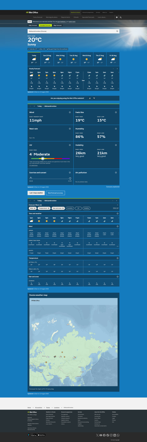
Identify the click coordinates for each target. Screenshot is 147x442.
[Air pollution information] (116, 172)
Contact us (97, 424)
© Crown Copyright (115, 440)
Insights (80, 424)
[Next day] (34, 106)
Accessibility (115, 414)
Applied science (65, 420)
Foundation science (66, 422)
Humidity (70, 208)
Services (98, 12)
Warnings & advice (51, 17)
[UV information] (70, 145)
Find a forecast (37, 17)
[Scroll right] (117, 68)
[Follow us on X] (97, 435)
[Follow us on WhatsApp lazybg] (118, 435)
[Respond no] (94, 98)
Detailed (45, 25)
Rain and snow (56, 208)
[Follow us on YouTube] (100, 435)
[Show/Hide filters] (117, 204)
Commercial (97, 416)
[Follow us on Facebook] (104, 435)
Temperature (42, 208)
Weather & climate (75, 12)
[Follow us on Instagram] (111, 435)
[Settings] (117, 17)
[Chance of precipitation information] (70, 129)
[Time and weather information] (117, 213)
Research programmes (88, 12)
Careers (111, 12)
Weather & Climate (50, 412)
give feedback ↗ (62, 21)
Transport (80, 416)
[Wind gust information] (70, 112)
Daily (33, 25)
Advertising (80, 426)
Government (81, 414)
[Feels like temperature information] (116, 112)
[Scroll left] (113, 68)
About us (105, 12)
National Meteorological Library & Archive (33, 419)
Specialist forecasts (88, 17)
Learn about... (102, 17)
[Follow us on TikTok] (107, 435)
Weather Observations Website (33, 424)
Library (63, 424)
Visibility (86, 208)
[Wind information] (117, 226)
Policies (114, 412)
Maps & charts (65, 17)
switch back (72, 21)
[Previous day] (30, 106)
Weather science (65, 416)
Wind (31, 208)
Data (79, 420)
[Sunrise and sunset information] (70, 172)
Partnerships (97, 422)
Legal (113, 418)
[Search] (116, 30)
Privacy (114, 420)
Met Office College (32, 414)
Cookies (114, 416)
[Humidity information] (116, 129)
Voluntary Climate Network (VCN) (32, 428)
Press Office (97, 418)
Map (58, 25)
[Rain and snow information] (117, 276)
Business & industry (82, 418)
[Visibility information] (116, 145)
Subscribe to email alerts (100, 426)
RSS (113, 422)
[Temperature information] (117, 258)
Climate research (65, 418)
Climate (76, 17)
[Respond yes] (89, 98)
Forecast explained (112, 187)
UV (78, 208)
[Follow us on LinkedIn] (114, 435)
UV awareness (33, 165)
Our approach (64, 414)
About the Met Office (99, 412)
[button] (68, 324)
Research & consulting (83, 422)
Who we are (97, 414)
